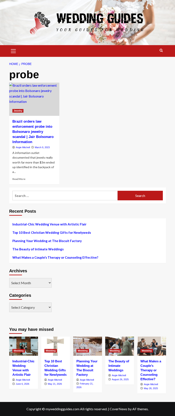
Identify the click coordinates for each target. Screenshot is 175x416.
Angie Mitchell (23, 147)
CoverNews (118, 409)
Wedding (19, 350)
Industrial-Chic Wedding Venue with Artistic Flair (49, 224)
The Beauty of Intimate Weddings (38, 249)
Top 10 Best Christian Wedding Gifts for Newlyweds (51, 232)
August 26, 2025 (120, 379)
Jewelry (18, 110)
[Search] (161, 50)
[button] (13, 50)
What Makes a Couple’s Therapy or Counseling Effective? (55, 257)
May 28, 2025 (151, 388)
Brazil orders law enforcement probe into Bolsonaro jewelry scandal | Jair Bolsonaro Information (33, 131)
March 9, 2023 (42, 147)
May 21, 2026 (55, 384)
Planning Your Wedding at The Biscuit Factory (47, 241)
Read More (18, 179)
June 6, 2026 (22, 384)
